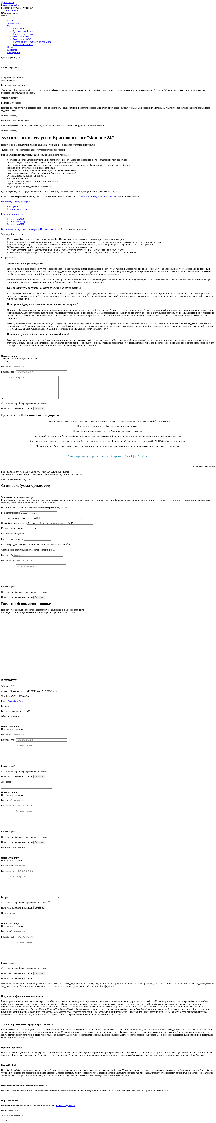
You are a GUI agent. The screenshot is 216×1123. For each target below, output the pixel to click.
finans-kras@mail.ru (10, 5)
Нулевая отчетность (23, 44)
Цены (10, 47)
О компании (13, 23)
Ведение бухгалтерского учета (16, 201)
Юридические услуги (12, 214)
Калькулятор (13, 52)
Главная (11, 20)
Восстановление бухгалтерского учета (32, 42)
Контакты (12, 50)
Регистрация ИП (21, 36)
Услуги (10, 26)
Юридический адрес (23, 34)
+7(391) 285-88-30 (10, 10)
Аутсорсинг (19, 28)
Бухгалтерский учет (23, 31)
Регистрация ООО (22, 39)
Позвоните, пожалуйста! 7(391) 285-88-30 (99, 196)
